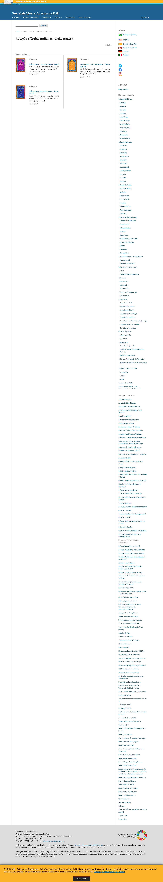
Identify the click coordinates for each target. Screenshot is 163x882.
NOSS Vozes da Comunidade (128, 672)
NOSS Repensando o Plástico (128, 669)
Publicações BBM (124, 708)
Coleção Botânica (124, 503)
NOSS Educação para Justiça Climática (132, 665)
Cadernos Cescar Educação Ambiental (132, 437)
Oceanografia (124, 296)
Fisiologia (123, 131)
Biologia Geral (125, 128)
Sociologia (123, 149)
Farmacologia (125, 120)
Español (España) (129, 44)
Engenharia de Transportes (129, 324)
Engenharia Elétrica (127, 310)
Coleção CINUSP (124, 517)
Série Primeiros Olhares (127, 781)
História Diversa (124, 644)
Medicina (123, 192)
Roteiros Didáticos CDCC (127, 718)
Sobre (57, 17)
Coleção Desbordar (125, 527)
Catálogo (15, 17)
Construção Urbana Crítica (128, 597)
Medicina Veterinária (127, 355)
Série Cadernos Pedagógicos (128, 742)
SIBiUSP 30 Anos (124, 799)
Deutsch (125, 51)
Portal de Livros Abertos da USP (35, 13)
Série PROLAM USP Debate (128, 788)
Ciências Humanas (125, 142)
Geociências (124, 281)
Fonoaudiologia (125, 210)
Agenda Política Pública (127, 403)
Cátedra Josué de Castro (127, 467)
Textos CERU (123, 815)
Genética (123, 110)
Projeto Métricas (124, 695)
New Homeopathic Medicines (129, 654)
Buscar (146, 17)
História (123, 174)
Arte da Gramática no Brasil (128, 420)
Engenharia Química (127, 306)
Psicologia (123, 163)
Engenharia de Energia (128, 328)
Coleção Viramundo (125, 588)
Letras (122, 376)
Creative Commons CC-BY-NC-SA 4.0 (89, 845)
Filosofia (123, 178)
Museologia (124, 235)
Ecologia (123, 103)
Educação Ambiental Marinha (129, 623)
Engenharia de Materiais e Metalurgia (133, 321)
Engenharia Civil (126, 303)
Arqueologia (124, 156)
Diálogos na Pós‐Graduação (128, 616)
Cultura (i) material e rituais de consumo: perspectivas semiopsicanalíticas (129, 606)
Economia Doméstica (127, 263)
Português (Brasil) (129, 35)
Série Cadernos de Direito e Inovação (131, 738)
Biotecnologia (125, 138)
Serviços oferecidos (31, 17)
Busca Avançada (84, 17)
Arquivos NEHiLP (124, 416)
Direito (122, 246)
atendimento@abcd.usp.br (53, 841)
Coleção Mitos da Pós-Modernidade (131, 553)
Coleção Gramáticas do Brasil (129, 546)
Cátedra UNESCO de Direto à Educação (132, 480)
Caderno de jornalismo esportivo (130, 430)
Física (122, 271)
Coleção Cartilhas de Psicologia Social (132, 514)
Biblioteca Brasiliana (126, 423)
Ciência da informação (128, 221)
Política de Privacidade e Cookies (109, 871)
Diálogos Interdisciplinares (128, 613)
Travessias (122, 819)
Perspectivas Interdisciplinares (129, 682)
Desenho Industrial (127, 242)
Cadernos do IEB (124, 458)
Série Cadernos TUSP (126, 745)
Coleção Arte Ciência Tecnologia (130, 494)
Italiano (125, 55)
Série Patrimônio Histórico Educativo (132, 777)
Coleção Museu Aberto (126, 563)
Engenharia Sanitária (127, 317)
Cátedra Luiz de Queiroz (127, 471)
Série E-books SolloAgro (127, 765)
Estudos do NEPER (125, 637)
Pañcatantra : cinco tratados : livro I (44, 64)
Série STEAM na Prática (126, 795)
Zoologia (123, 113)
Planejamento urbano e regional (131, 256)
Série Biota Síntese (125, 734)
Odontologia (124, 196)
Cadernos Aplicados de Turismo (130, 434)
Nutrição (123, 203)
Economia (123, 249)
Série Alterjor (123, 725)
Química (123, 278)
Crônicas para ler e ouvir (127, 601)
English (125, 39)
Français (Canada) (129, 47)
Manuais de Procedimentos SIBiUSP (131, 651)
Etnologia (123, 153)
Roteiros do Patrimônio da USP (129, 721)
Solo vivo (121, 806)
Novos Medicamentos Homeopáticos (131, 658)
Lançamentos (123, 89)
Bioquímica (124, 135)
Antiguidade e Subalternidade (129, 406)
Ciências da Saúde (124, 185)
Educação (123, 145)
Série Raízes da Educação (127, 792)
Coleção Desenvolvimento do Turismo (132, 531)
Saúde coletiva (125, 206)
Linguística (124, 372)
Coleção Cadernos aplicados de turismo (132, 507)
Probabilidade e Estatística (129, 274)
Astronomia (124, 288)
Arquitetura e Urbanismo (129, 238)
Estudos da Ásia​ (124, 633)
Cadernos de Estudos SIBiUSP (129, 451)
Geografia (123, 160)
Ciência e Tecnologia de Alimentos (132, 359)
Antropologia (124, 167)
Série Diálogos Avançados (127, 758)
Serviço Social (125, 260)
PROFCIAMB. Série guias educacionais (132, 691)
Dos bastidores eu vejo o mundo (130, 620)
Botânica (123, 106)
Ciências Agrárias (124, 331)
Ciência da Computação (128, 292)
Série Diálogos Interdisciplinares (130, 762)
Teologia (123, 181)
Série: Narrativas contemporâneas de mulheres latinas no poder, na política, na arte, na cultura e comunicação (132, 771)
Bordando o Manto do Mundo (129, 427)
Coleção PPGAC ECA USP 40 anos (130, 572)
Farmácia (123, 213)
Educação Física (125, 188)
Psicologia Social (124, 705)
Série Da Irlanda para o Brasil (129, 755)
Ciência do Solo (125, 335)
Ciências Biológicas (125, 99)
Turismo (123, 231)
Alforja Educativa (124, 399)
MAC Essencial (123, 647)
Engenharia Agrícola (127, 346)
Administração (125, 228)
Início (18, 31)
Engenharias (123, 299)
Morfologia (124, 117)
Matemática (124, 285)
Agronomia (124, 342)
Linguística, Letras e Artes (127, 368)
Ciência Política (125, 171)
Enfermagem (124, 199)
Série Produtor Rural (126, 784)
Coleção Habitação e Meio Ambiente (131, 550)
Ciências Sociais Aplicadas (127, 217)
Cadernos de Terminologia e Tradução (132, 454)
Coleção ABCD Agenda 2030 (128, 490)
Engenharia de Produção (129, 314)
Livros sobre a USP (125, 383)
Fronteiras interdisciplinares (128, 640)
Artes (122, 379)
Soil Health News (124, 802)
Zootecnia (123, 339)
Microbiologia (125, 124)
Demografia (124, 253)
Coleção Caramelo (125, 510)
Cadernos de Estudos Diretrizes (129, 447)
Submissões (70, 17)
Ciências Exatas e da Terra (127, 267)
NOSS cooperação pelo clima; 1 (129, 662)
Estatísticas (46, 17)
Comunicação (124, 224)
